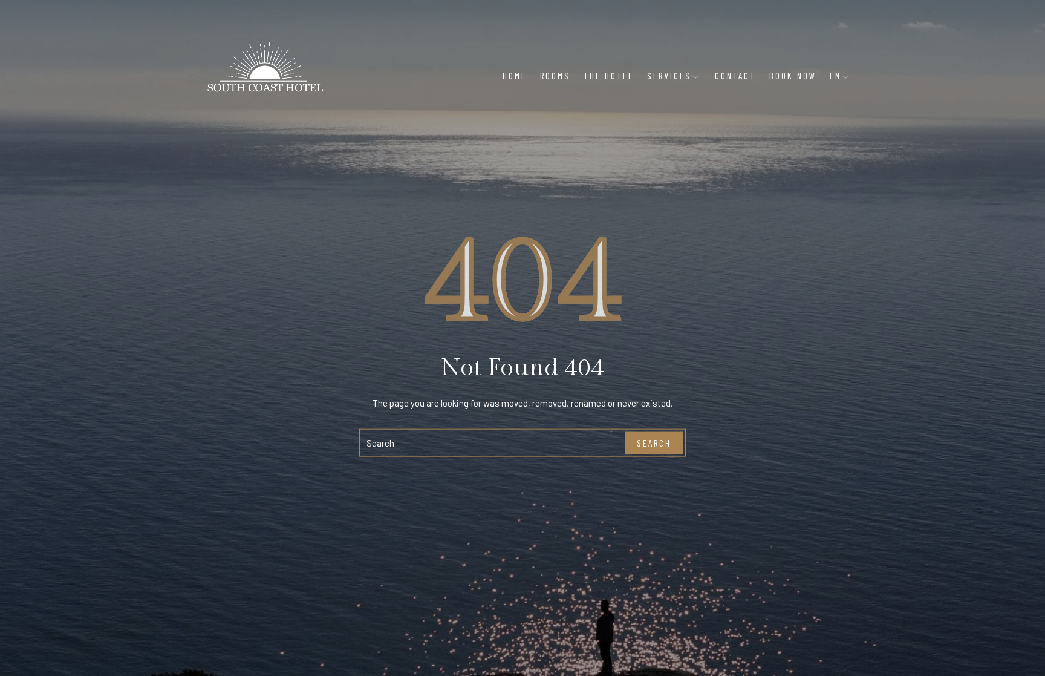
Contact (735, 75)
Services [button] (669, 75)
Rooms (555, 75)
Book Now (792, 75)
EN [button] (835, 75)
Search (654, 442)
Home (515, 75)
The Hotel (609, 75)
